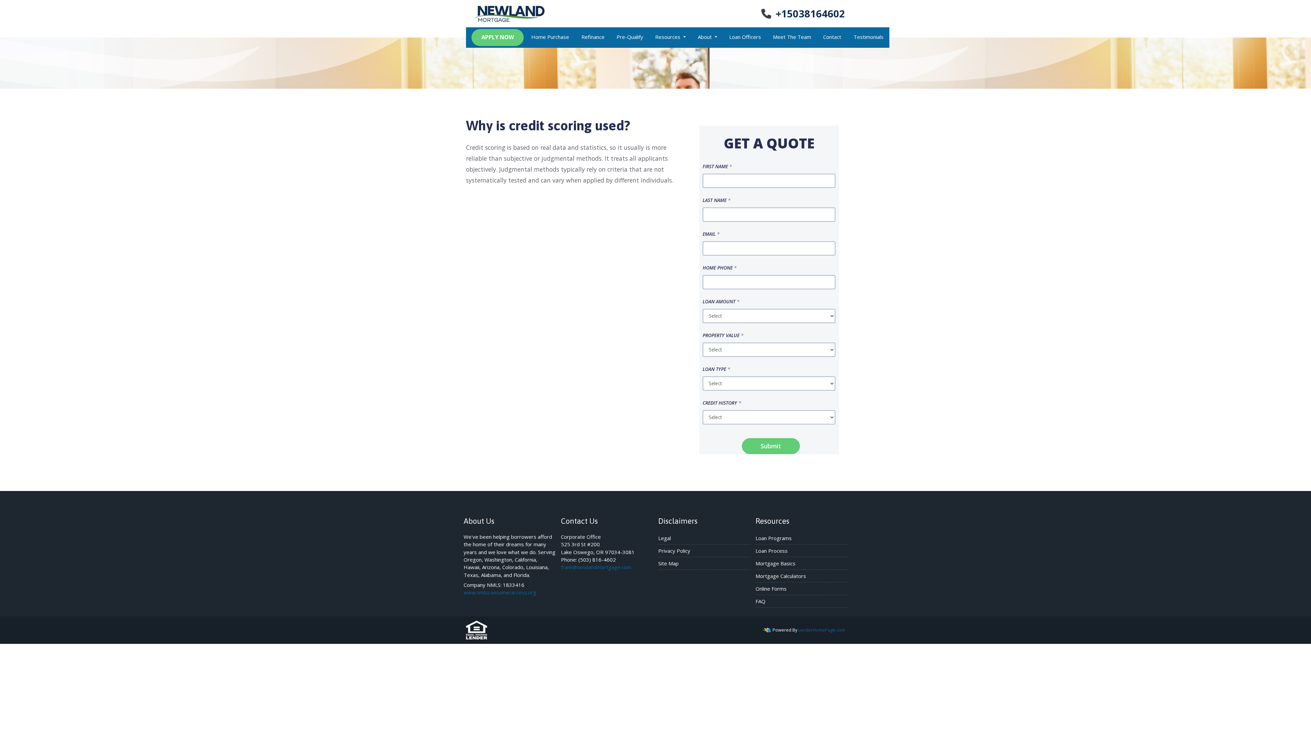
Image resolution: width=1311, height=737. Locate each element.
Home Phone (720, 267)
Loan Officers (745, 36)
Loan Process (772, 550)
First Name (717, 166)
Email (711, 234)
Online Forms (771, 588)
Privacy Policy (674, 550)
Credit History (722, 403)
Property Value (723, 335)
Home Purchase (550, 36)
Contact (832, 36)
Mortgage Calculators (781, 576)
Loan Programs (774, 538)
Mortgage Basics (775, 563)
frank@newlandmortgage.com (596, 567)
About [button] (705, 36)
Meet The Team (792, 36)
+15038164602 (810, 13)
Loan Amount (721, 301)
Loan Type (716, 369)
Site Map (668, 563)
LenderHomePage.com (821, 630)
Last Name (717, 200)
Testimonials (869, 36)
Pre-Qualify (630, 36)
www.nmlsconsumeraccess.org (500, 592)
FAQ (760, 601)
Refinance (593, 36)
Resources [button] (668, 36)
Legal (664, 538)
